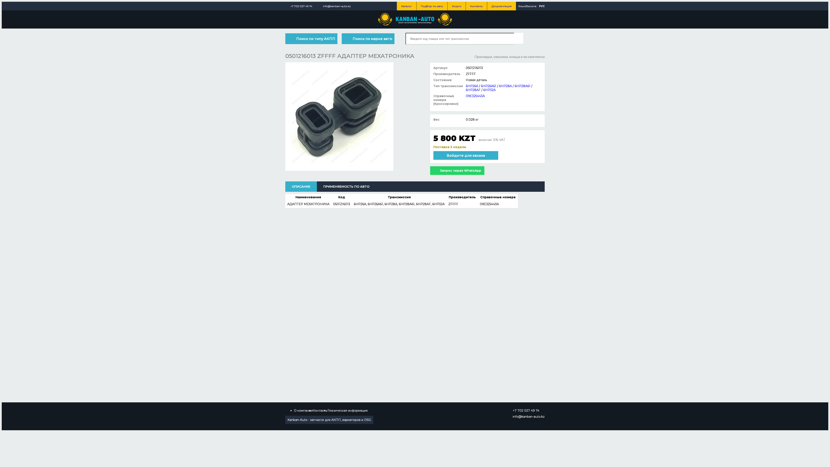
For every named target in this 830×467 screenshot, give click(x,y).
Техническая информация (347, 411)
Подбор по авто (432, 6)
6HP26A (472, 86)
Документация (502, 6)
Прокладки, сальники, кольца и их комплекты (509, 57)
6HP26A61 (488, 86)
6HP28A (505, 86)
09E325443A (475, 96)
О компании (303, 411)
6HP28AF (473, 90)
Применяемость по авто (346, 187)
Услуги (456, 6)
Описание (301, 187)
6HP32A (489, 90)
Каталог (406, 6)
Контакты (476, 6)
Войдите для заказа (466, 156)
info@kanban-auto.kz (337, 6)
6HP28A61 (522, 86)
